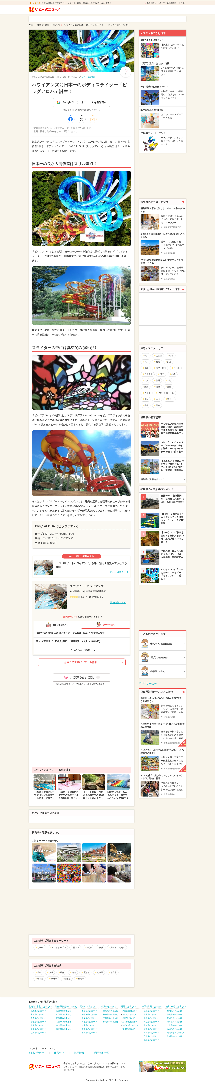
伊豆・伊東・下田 (166, 393)
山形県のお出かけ (38, 1029)
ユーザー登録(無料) (167, 3)
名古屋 (159, 355)
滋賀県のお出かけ (130, 1029)
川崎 (146, 368)
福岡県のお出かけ (174, 1011)
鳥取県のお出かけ (151, 1022)
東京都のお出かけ (89, 1011)
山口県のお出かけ (151, 1018)
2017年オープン (58, 947)
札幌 (39, 972)
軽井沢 (170, 399)
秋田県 (54, 978)
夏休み (76, 947)
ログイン (182, 3)
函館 (62, 972)
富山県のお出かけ (63, 1025)
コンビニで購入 (59, 625)
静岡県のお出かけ (110, 1022)
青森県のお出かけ (38, 1018)
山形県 (67, 978)
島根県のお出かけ (151, 1025)
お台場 (176, 368)
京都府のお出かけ (130, 1014)
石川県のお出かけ (63, 1022)
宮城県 (100, 972)
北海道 (86, 972)
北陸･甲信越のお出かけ (65, 1006)
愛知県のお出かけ (110, 1011)
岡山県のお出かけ (151, 1014)
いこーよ (36, 3)
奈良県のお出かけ (130, 1022)
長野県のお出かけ (63, 1011)
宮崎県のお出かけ (174, 1029)
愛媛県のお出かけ (151, 1029)
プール (41, 947)
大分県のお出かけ (174, 1025)
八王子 (147, 393)
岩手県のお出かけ (38, 1022)
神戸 (146, 362)
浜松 (158, 399)
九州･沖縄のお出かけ (175, 1006)
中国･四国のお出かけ (152, 1006)
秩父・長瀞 (161, 368)
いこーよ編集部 (88, 77)
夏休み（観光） (117, 947)
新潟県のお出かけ (63, 1018)
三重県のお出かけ (110, 1018)
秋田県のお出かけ (38, 1025)
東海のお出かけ (109, 1006)
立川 (146, 380)
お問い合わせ (36, 1052)
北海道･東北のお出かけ (40, 1006)
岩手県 (40, 978)
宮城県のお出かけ (38, 1014)
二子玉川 (148, 374)
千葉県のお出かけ (89, 1018)
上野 (169, 380)
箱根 (158, 386)
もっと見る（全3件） (81, 649)
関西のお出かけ (128, 1006)
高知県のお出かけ (151, 1033)
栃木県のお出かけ (89, 1029)
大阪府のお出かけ (130, 1011)
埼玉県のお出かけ (89, 1022)
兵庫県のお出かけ (130, 1018)
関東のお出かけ (87, 1006)
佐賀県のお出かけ (174, 1014)
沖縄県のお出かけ (174, 1036)
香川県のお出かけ (151, 1036)
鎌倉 (169, 386)
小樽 (51, 972)
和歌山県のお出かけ (130, 1025)
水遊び (89, 947)
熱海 (146, 386)
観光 (101, 947)
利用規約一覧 (101, 1052)
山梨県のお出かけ (63, 1014)
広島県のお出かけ (151, 1011)
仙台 (74, 972)
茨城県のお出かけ (89, 1033)
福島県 (81, 978)
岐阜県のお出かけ (110, 1014)
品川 (158, 380)
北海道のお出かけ (38, 1011)
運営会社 (59, 1052)
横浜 (146, 355)
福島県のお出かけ (38, 1033)
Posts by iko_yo (148, 683)
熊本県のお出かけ (174, 1022)
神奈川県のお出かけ (90, 1014)
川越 (146, 399)
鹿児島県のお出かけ (175, 1033)
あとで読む (151, 3)
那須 (169, 362)
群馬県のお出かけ (89, 1025)
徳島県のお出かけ (151, 1040)
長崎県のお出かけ (174, 1018)
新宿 (158, 362)
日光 (162, 374)
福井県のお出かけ (63, 1029)
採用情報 (79, 1052)
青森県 (113, 972)
